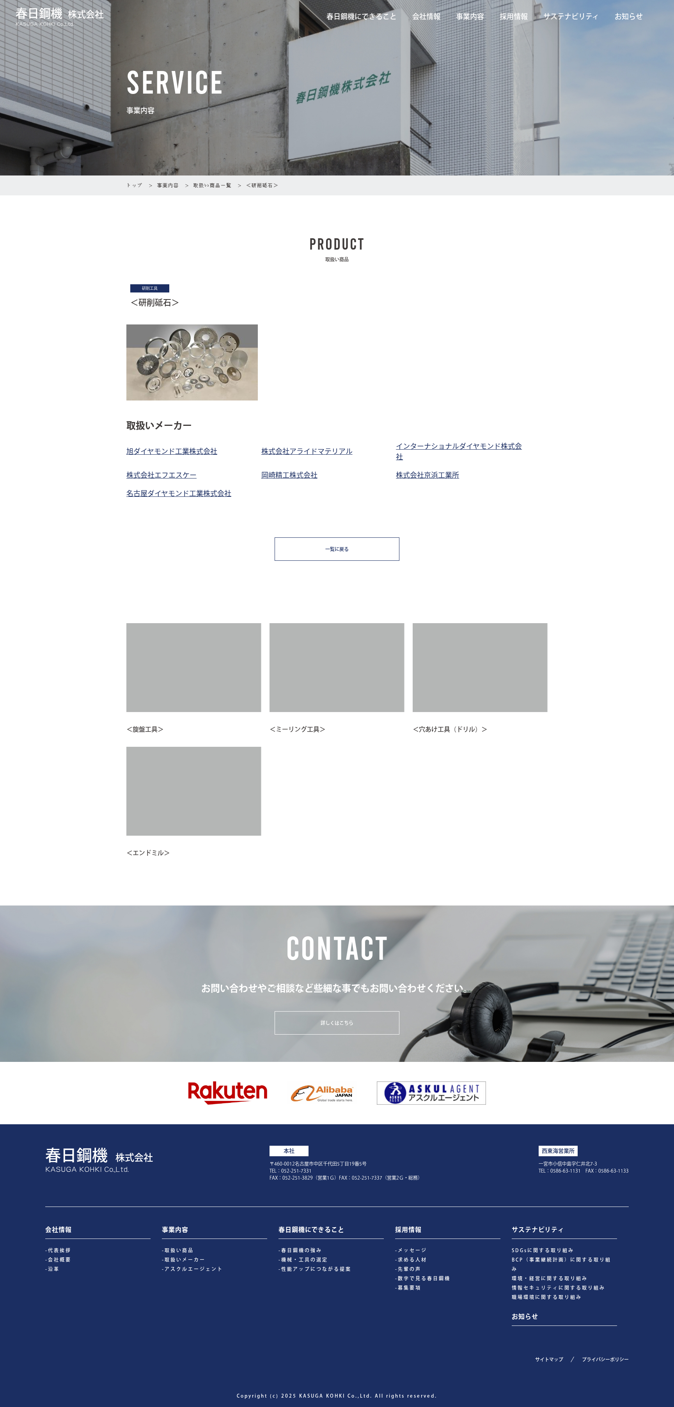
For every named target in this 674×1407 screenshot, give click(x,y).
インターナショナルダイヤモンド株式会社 (459, 451)
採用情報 (514, 16)
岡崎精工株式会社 (289, 475)
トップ (134, 185)
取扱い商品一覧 (212, 185)
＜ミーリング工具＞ (298, 729)
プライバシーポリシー (605, 1359)
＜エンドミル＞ (148, 853)
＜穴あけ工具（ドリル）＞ (450, 729)
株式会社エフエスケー (161, 475)
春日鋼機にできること (361, 16)
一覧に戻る (337, 549)
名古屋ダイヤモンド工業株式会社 (178, 493)
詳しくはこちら (337, 1023)
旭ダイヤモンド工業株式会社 (171, 451)
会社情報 (426, 16)
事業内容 (470, 16)
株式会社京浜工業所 (427, 475)
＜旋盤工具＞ (145, 729)
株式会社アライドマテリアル (307, 451)
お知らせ (629, 16)
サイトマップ (549, 1359)
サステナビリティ (571, 16)
